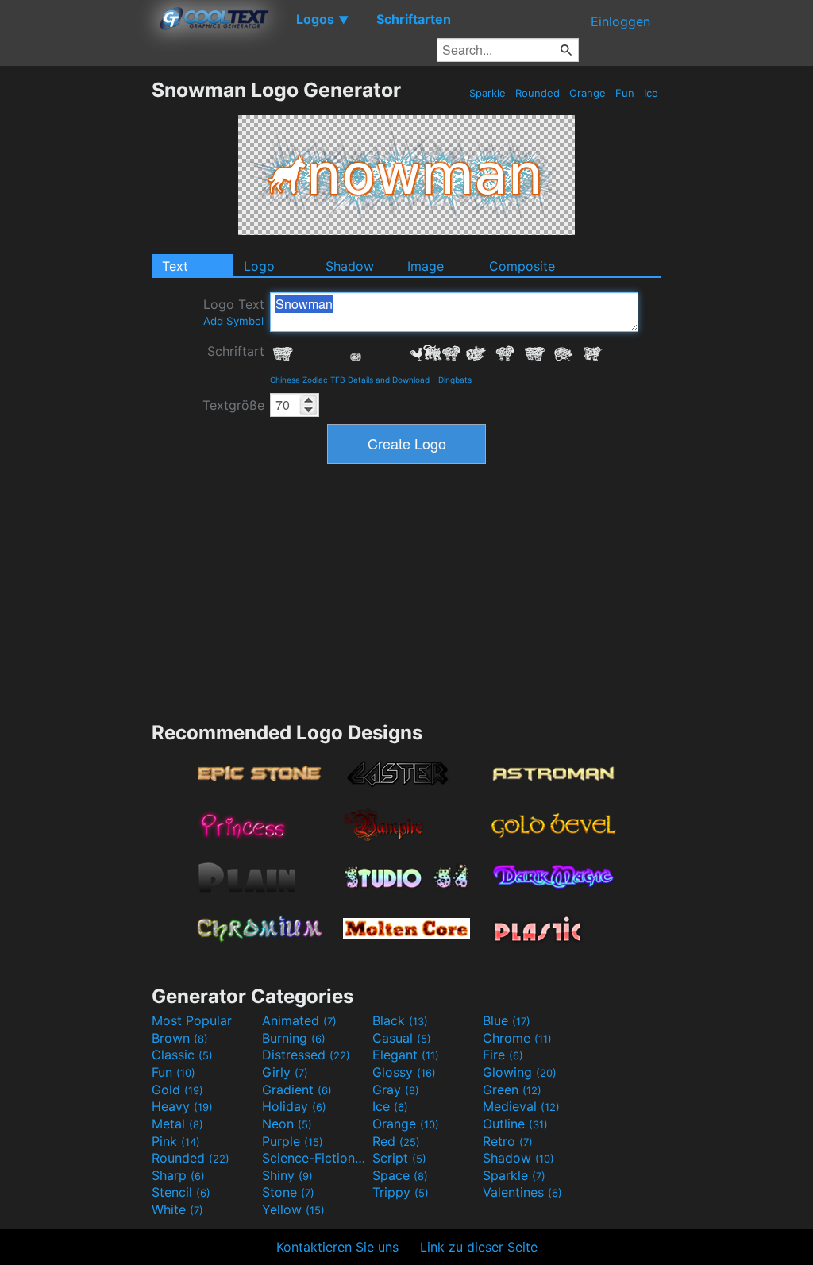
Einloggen (620, 21)
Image (425, 266)
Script (399, 1158)
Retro (508, 1141)
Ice (651, 93)
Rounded (537, 93)
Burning (294, 1038)
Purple (292, 1141)
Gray (395, 1089)
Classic (182, 1055)
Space (400, 1175)
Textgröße (233, 405)
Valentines (522, 1192)
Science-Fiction (315, 1158)
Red (396, 1141)
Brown (180, 1038)
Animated (299, 1020)
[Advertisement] (75, 316)
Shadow (350, 266)
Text (175, 266)
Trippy (400, 1192)
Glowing (520, 1072)
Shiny (287, 1175)
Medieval (521, 1106)
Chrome (517, 1038)
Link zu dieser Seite (479, 1247)
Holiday (294, 1106)
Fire (503, 1055)
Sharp (178, 1175)
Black (400, 1020)
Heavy (182, 1106)
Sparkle (487, 93)
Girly (285, 1072)
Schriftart (235, 351)
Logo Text (233, 311)
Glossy (404, 1072)
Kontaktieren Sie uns (337, 1247)
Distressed (306, 1055)
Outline (515, 1124)
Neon (287, 1124)
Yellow (293, 1209)
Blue (506, 1020)
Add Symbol (233, 320)
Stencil (181, 1192)
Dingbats (455, 379)
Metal (177, 1124)
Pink (176, 1141)
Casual (401, 1038)
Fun (625, 93)
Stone (288, 1192)
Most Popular (192, 1020)
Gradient (297, 1089)
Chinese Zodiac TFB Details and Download (350, 379)
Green (512, 1089)
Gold (177, 1089)
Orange (587, 93)
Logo (259, 266)
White (177, 1209)
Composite (522, 266)
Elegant (405, 1055)
